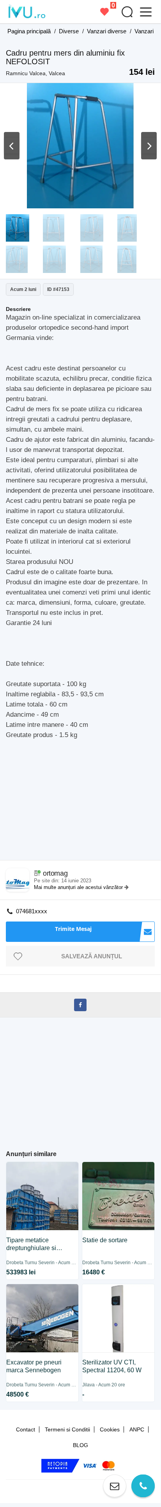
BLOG (80, 1445)
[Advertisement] (83, 807)
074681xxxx (31, 911)
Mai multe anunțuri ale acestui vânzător (79, 887)
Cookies (110, 1429)
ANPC (136, 1429)
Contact (25, 1429)
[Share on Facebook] (80, 1005)
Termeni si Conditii (67, 1429)
